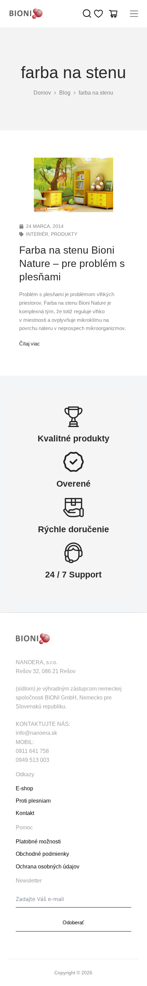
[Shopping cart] (113, 14)
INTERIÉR (37, 234)
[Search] (87, 14)
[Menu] (134, 14)
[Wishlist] (98, 14)
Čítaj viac (29, 343)
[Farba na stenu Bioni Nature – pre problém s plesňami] (73, 185)
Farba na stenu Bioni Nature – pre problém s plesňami (72, 263)
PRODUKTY (64, 234)
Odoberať (73, 922)
